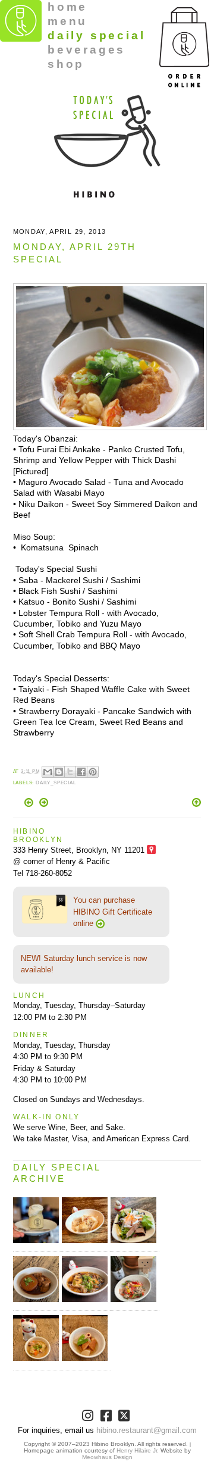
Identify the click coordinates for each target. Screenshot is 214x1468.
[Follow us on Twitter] (125, 1417)
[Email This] (48, 772)
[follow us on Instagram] (89, 1417)
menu (67, 21)
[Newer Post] (30, 804)
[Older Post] (43, 804)
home (67, 7)
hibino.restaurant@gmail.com (146, 1430)
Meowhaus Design (107, 1457)
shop (66, 64)
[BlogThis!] (59, 772)
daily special (96, 35)
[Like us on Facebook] (107, 1417)
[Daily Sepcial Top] (196, 803)
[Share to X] (70, 772)
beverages (86, 49)
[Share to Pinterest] (93, 772)
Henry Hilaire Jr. (138, 1450)
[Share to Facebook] (81, 772)
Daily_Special (56, 782)
